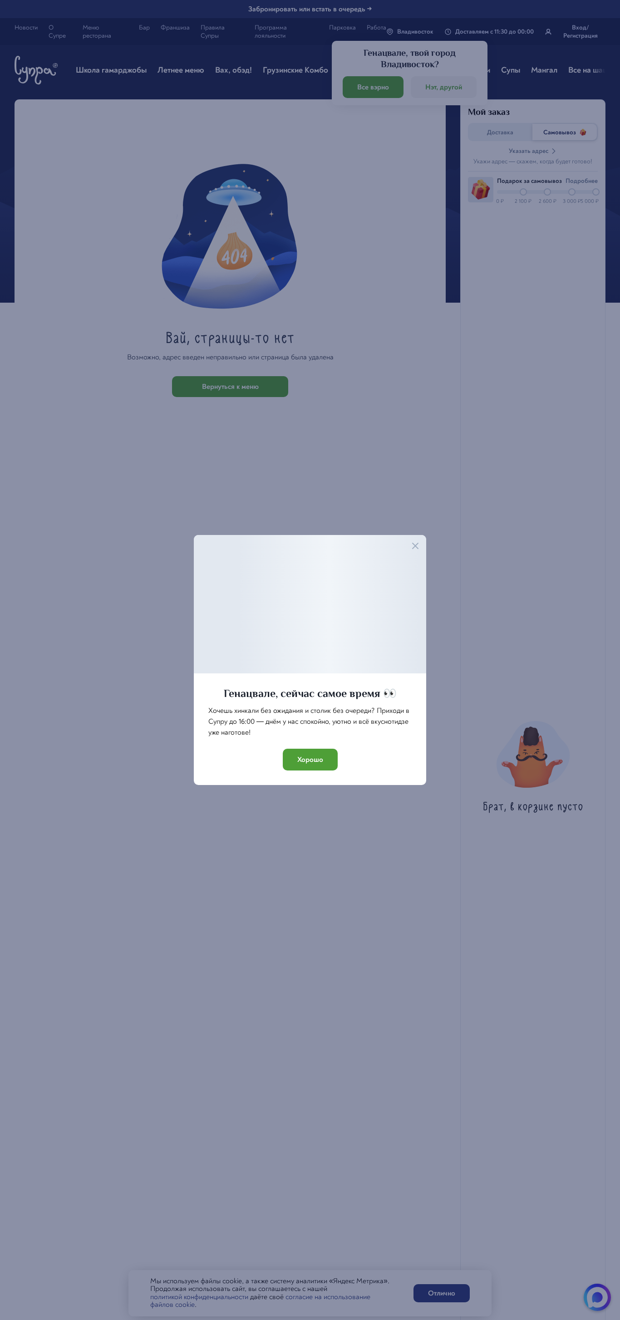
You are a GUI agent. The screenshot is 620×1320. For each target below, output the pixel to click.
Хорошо (310, 759)
